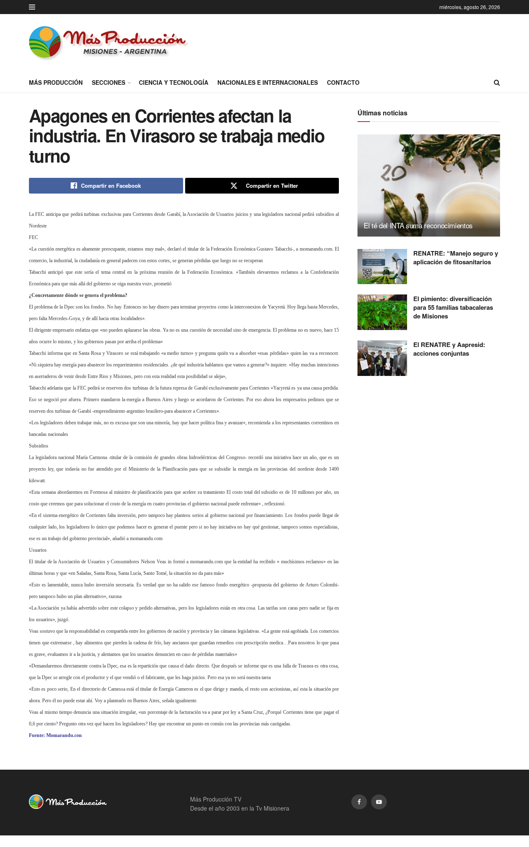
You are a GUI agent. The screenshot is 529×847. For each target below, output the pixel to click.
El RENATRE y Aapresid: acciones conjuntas (449, 349)
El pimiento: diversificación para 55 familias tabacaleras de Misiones (453, 307)
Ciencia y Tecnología (173, 82)
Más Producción (56, 82)
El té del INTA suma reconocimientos (418, 225)
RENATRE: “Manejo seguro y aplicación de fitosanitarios (455, 257)
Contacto (343, 82)
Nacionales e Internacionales (267, 82)
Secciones (108, 82)
